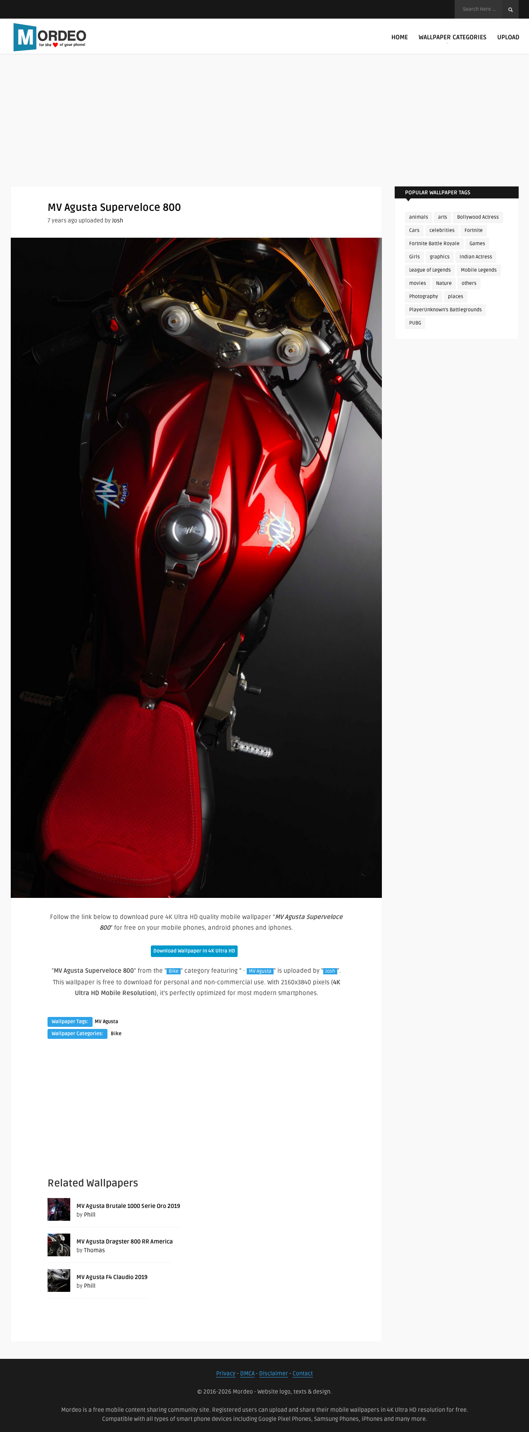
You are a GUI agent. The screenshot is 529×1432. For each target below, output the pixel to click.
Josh (117, 220)
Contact (303, 1373)
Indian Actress (476, 257)
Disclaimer (273, 1373)
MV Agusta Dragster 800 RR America (124, 1241)
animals (418, 217)
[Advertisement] (264, 128)
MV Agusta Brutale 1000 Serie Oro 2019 (128, 1206)
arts (442, 217)
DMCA (247, 1373)
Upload (508, 37)
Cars (414, 230)
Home (399, 37)
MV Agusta (260, 971)
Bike (174, 971)
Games (477, 244)
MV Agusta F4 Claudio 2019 (112, 1277)
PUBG (415, 323)
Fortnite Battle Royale (434, 244)
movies (417, 283)
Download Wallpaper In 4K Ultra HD (194, 951)
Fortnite (474, 230)
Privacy (226, 1373)
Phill (89, 1214)
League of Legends (430, 270)
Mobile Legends (479, 270)
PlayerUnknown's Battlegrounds (445, 310)
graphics (440, 257)
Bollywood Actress (478, 217)
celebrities (442, 230)
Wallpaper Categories (452, 37)
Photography (423, 297)
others (469, 283)
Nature (444, 283)
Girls (414, 257)
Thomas (94, 1250)
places (455, 297)
